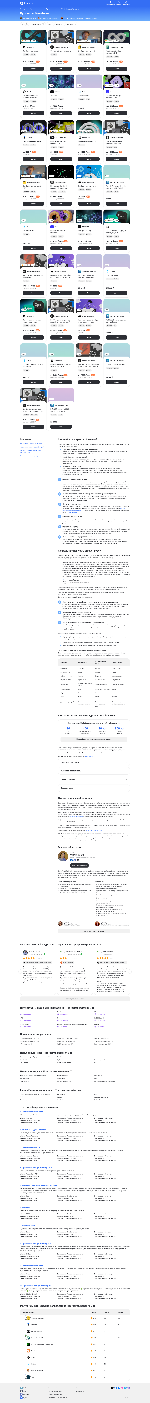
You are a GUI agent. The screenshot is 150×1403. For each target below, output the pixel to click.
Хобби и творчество (63, 1044)
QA (95, 1062)
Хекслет (28, 1274)
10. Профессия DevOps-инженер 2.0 (35, 1286)
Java (95, 1057)
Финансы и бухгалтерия (102, 1041)
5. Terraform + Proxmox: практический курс (38, 1186)
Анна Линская (74, 580)
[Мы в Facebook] (115, 1388)
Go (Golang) (24, 1062)
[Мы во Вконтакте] (119, 1388)
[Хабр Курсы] (25, 3)
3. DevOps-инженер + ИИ (30, 1148)
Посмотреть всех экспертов (94, 931)
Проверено (76, 18)
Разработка (98, 1075)
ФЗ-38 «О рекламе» (76, 816)
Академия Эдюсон (32, 1156)
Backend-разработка (101, 1060)
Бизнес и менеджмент (27, 1041)
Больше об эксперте (79, 865)
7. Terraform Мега (27, 1226)
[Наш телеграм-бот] (128, 1388)
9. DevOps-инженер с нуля (31, 1266)
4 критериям (89, 756)
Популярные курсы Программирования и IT (34, 1057)
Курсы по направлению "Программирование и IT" (46, 9)
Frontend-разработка (64, 1057)
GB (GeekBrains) (31, 1294)
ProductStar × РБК (32, 1174)
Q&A (24, 1391)
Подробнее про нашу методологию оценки (94, 739)
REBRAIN (29, 1214)
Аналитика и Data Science (65, 1038)
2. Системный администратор (33, 1130)
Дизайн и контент (100, 1038)
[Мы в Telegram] (125, 1388)
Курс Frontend (68, 962)
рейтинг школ (72, 512)
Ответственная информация (29, 456)
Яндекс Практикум (32, 1136)
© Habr (127, 1398)
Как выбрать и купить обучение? (31, 443)
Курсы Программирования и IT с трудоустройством (36, 1094)
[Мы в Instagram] (122, 1388)
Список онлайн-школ (55, 1388)
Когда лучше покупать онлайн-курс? (32, 447)
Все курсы (23, 9)
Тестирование (24, 1078)
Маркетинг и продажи (64, 1041)
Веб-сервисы (24, 1081)
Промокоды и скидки (55, 1394)
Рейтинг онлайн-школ (55, 1391)
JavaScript (23, 1060)
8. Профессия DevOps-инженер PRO (36, 1244)
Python (59, 1060)
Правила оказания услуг (84, 1388)
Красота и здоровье (101, 1044)
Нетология (29, 1118)
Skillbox (28, 1254)
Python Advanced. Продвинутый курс (38, 962)
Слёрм (28, 1232)
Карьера (26, 1394)
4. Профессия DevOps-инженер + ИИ (36, 1168)
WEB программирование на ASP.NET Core (113, 963)
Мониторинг (61, 1078)
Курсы (25, 1397)
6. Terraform (25, 1208)
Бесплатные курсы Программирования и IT (34, 1075)
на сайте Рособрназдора (93, 830)
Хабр (25, 1388)
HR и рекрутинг (25, 1044)
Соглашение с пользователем (58, 1397)
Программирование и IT (28, 1038)
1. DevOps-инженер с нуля (31, 1112)
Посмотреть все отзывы (75, 999)
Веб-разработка (62, 1075)
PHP (21, 1097)
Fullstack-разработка (64, 1062)
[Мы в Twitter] (112, 1388)
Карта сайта (80, 1391)
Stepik (28, 1196)
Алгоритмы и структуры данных (104, 1081)
